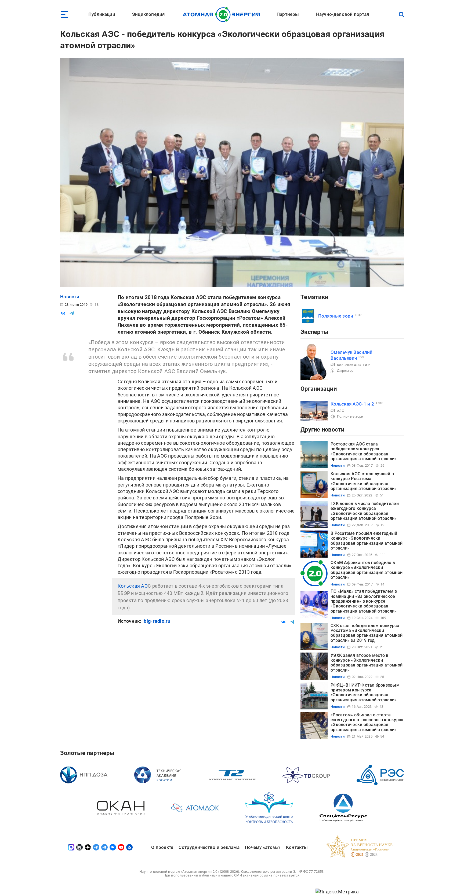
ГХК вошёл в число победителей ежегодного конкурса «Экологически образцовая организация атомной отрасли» (365, 511)
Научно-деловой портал (342, 14)
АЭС (340, 411)
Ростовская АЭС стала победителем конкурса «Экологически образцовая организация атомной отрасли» (364, 451)
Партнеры (288, 14)
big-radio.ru (157, 621)
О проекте (162, 847)
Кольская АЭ (133, 586)
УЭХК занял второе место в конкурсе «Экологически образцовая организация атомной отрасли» (367, 663)
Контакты (297, 847)
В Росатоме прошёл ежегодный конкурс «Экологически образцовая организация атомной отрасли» (367, 541)
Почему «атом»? (263, 847)
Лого (222, 14)
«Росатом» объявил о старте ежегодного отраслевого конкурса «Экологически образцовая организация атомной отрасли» (367, 722)
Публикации (101, 14)
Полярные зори (335, 316)
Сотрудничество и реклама (209, 847)
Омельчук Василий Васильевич (351, 354)
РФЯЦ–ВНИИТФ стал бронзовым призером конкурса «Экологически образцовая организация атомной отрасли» (365, 692)
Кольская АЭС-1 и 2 (353, 365)
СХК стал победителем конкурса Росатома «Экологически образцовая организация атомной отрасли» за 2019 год (367, 633)
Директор (345, 371)
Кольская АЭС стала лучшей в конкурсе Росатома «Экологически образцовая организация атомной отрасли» (364, 481)
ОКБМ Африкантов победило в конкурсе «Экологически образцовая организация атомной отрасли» (367, 570)
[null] (63, 313)
